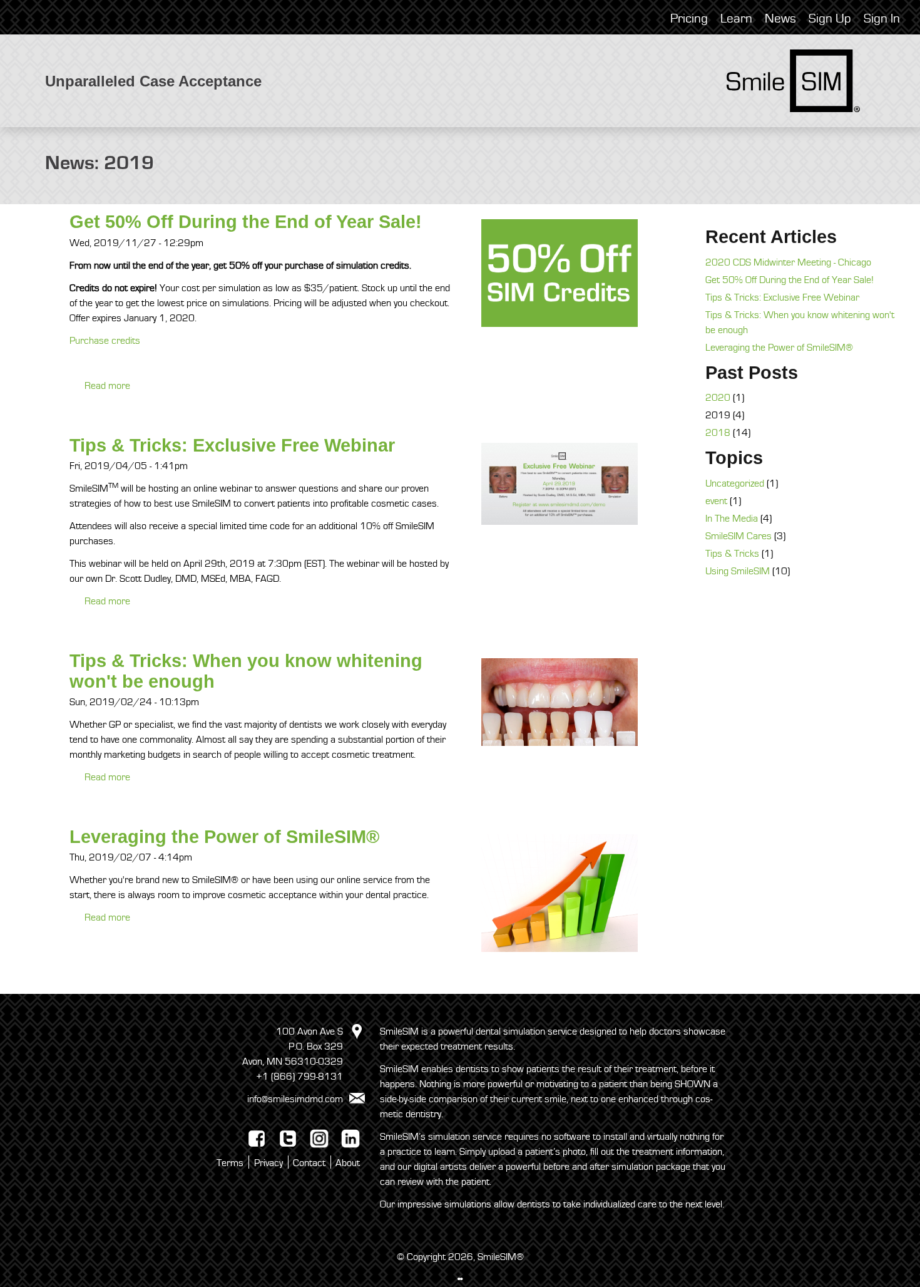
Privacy (268, 1163)
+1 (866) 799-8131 (299, 1076)
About (347, 1163)
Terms (230, 1163)
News (780, 18)
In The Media (731, 518)
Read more (107, 385)
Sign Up (830, 18)
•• (460, 1279)
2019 (717, 415)
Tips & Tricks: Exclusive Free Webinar (232, 445)
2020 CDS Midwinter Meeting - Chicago (788, 262)
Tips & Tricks (732, 553)
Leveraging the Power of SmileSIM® (224, 837)
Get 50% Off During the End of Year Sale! (245, 222)
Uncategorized (734, 483)
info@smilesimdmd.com (295, 1099)
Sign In (882, 18)
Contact (309, 1163)
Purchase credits (104, 340)
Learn (736, 18)
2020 (717, 397)
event (716, 501)
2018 (717, 432)
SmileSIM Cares (738, 536)
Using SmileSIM (737, 571)
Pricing (689, 18)
